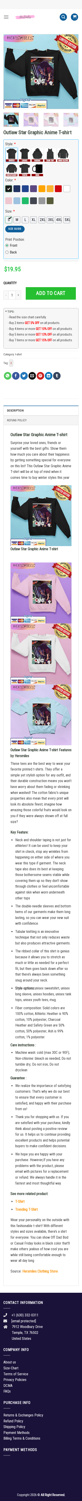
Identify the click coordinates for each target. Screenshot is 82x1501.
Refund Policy (17, 420)
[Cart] (74, 17)
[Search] (63, 17)
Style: (10, 144)
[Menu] (6, 17)
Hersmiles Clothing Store (40, 1271)
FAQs (7, 1391)
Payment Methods (16, 1433)
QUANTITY (10, 283)
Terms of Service (15, 1374)
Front (13, 245)
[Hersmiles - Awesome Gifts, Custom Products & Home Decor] (34, 17)
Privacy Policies (14, 1380)
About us (9, 1362)
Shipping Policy (14, 1427)
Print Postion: (15, 239)
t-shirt (18, 354)
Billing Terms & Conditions (21, 1438)
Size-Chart (10, 1368)
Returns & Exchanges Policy (23, 1415)
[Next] (71, 71)
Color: (10, 180)
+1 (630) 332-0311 (24, 1315)
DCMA (8, 1385)
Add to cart (50, 293)
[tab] (41, 410)
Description (15, 410)
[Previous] (11, 71)
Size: (10, 211)
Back (13, 252)
